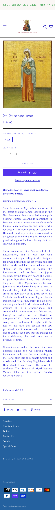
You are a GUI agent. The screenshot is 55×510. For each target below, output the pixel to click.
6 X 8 (7, 139)
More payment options (27, 180)
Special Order (9, 446)
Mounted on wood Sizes (20, 134)
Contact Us (8, 436)
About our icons (10, 426)
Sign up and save (18, 459)
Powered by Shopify (9, 482)
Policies (6, 431)
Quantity (10, 148)
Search (6, 441)
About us (7, 421)
